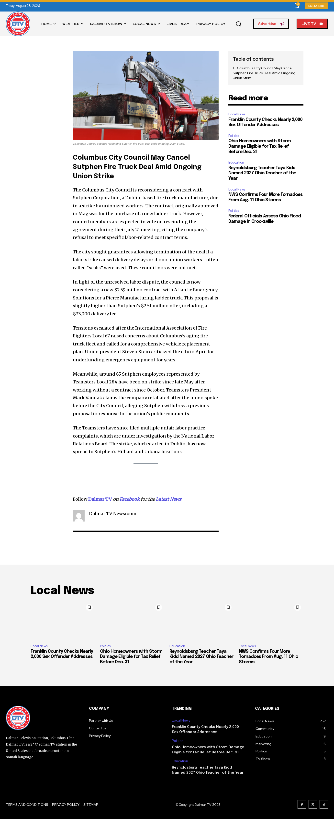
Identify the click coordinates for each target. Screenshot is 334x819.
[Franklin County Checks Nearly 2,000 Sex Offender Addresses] (63, 621)
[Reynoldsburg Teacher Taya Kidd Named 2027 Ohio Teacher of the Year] (201, 621)
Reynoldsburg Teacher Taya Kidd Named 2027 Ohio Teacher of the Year (262, 173)
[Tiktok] (324, 804)
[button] (238, 24)
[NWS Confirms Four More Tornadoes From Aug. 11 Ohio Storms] (271, 621)
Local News (236, 114)
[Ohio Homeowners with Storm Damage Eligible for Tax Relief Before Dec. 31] (132, 621)
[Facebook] (302, 804)
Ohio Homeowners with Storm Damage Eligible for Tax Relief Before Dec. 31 (259, 146)
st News (173, 499)
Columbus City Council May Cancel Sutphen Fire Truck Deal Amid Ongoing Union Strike (264, 73)
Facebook (130, 499)
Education (236, 162)
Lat (159, 499)
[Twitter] (313, 804)
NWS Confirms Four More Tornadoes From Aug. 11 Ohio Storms (268, 656)
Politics (233, 136)
